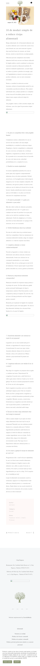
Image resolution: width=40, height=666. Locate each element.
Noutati (11, 511)
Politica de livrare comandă (20, 636)
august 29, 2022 (12, 22)
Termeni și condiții (20, 633)
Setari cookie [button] (7, 662)
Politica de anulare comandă (20, 639)
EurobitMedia (27, 617)
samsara (12, 505)
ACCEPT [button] (17, 662)
